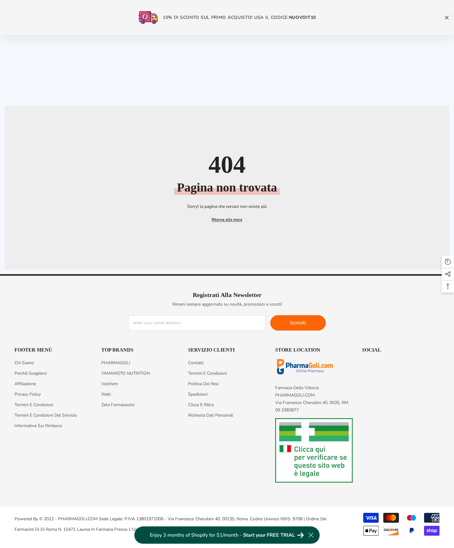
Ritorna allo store (227, 219)
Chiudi (446, 17)
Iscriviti (298, 322)
